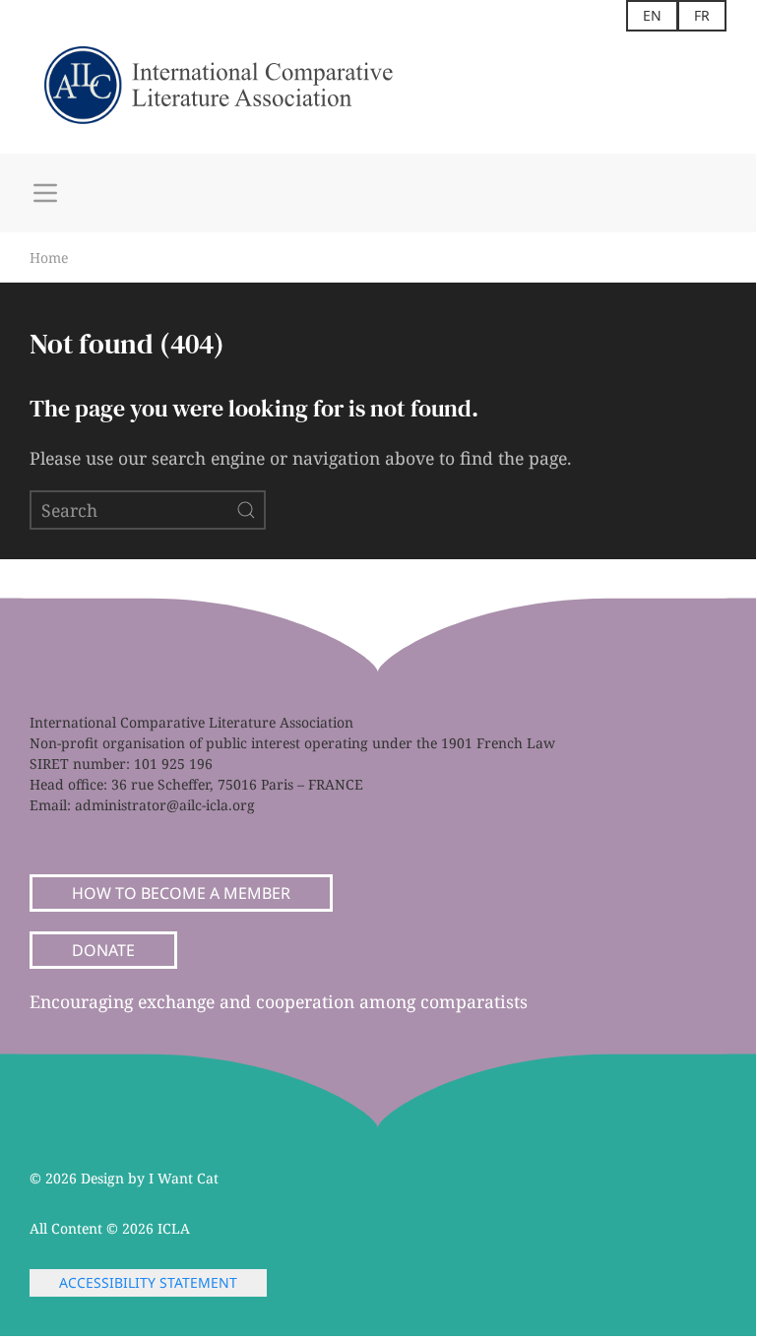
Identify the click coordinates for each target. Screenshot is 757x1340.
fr (702, 15)
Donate (103, 950)
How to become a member (181, 893)
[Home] (236, 93)
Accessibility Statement (148, 1282)
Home (49, 257)
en (652, 15)
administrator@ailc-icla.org (165, 805)
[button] (45, 193)
